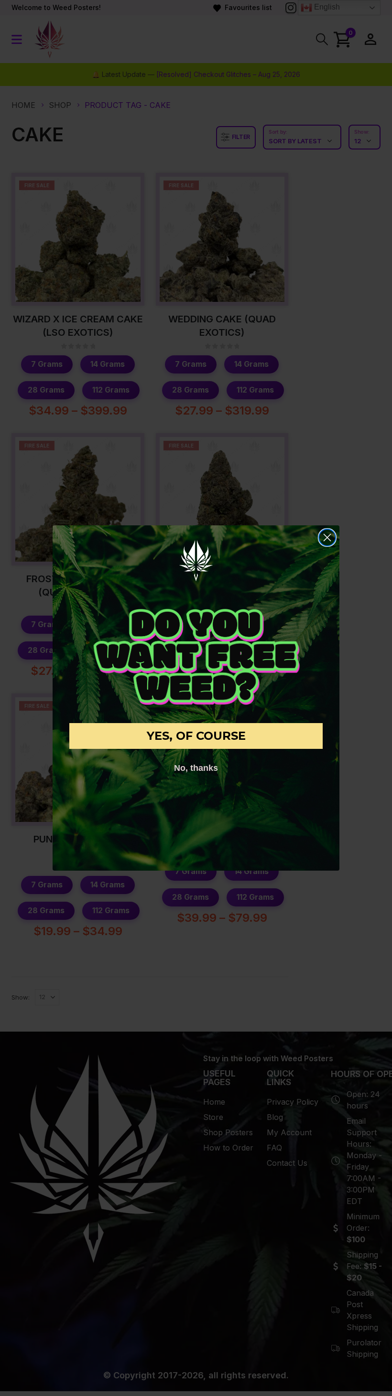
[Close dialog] (327, 537)
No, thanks (196, 768)
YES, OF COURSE (196, 736)
